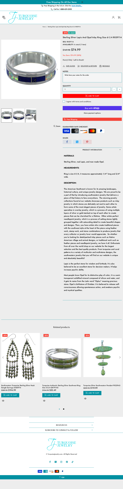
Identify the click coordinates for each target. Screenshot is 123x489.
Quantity (67, 86)
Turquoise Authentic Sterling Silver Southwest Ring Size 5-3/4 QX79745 (61, 386)
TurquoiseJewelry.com (23, 17)
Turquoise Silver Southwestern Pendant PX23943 (101, 385)
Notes (65, 71)
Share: (65, 138)
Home (44, 27)
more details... (77, 6)
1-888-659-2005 (66, 9)
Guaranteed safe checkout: (75, 127)
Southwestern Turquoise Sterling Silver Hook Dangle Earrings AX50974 (18, 386)
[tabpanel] (20, 370)
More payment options (92, 113)
